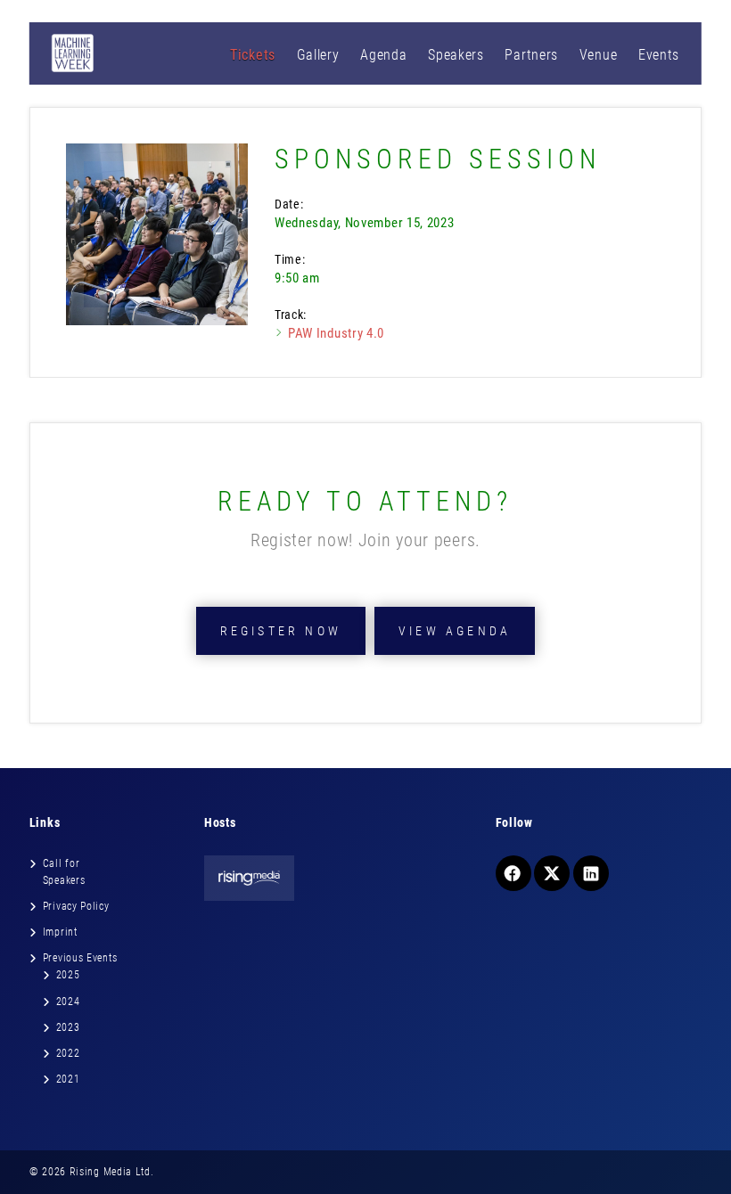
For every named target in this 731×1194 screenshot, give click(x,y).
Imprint (60, 932)
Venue (598, 54)
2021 (68, 1079)
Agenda (383, 54)
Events (658, 54)
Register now (280, 631)
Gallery (318, 54)
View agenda (454, 631)
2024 (68, 1001)
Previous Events (80, 958)
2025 (68, 975)
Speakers (456, 54)
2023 (68, 1027)
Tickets (252, 54)
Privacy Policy (76, 906)
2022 (68, 1053)
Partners (531, 54)
